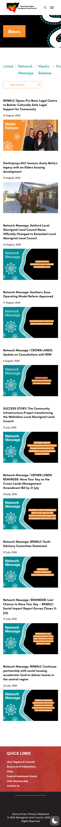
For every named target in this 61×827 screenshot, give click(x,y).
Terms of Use (19, 814)
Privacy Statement (38, 814)
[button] (45, 7)
